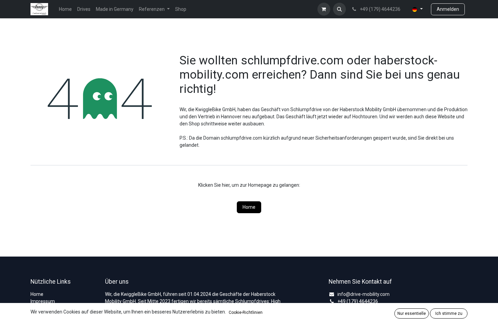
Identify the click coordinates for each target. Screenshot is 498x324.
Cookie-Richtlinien (246, 312)
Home (249, 207)
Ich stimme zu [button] (448, 313)
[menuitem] (65, 9)
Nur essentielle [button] (411, 313)
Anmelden (448, 9)
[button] (339, 9)
